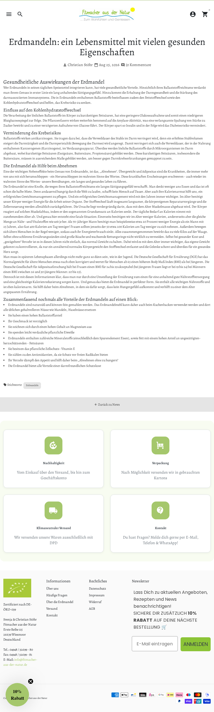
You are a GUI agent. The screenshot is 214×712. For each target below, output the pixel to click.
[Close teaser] (30, 681)
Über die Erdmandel (59, 602)
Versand (51, 608)
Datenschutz (97, 588)
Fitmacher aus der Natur (34, 698)
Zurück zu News (107, 404)
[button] (17, 694)
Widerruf (95, 602)
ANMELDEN (195, 644)
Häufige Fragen (56, 595)
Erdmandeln (32, 385)
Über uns (52, 588)
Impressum (96, 595)
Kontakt (52, 615)
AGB (92, 608)
